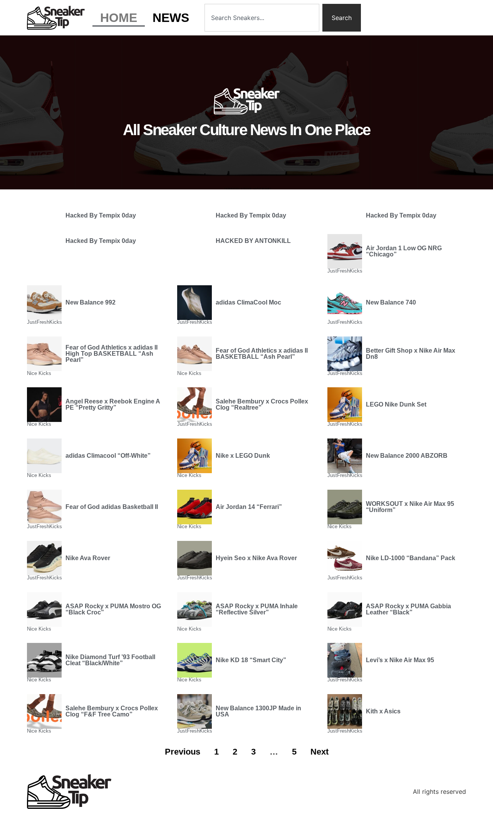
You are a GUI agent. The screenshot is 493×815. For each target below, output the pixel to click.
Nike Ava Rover (87, 558)
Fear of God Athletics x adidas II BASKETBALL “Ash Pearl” (262, 353)
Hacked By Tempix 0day (100, 215)
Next (319, 751)
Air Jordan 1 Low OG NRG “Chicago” (404, 251)
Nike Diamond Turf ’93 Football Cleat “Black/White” (110, 660)
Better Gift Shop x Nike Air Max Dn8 (410, 353)
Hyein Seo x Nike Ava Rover (256, 558)
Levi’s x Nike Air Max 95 (400, 660)
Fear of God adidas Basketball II (111, 507)
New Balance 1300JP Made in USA (258, 711)
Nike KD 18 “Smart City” (251, 660)
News (171, 18)
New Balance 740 (391, 302)
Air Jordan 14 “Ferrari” (249, 507)
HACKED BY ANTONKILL (253, 241)
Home (118, 18)
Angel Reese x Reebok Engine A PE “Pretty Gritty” (112, 404)
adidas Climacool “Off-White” (108, 455)
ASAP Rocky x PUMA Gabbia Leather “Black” (408, 609)
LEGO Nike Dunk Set (396, 404)
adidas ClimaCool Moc (248, 302)
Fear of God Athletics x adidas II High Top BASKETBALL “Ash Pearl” (111, 353)
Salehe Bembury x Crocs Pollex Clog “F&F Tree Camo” (111, 711)
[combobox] (262, 18)
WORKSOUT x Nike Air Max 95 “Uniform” (410, 506)
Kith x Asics (383, 711)
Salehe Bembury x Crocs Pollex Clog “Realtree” (262, 404)
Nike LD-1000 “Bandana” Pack (410, 558)
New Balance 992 (90, 302)
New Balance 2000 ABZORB (407, 455)
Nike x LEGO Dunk (243, 455)
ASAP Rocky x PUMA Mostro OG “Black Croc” (113, 609)
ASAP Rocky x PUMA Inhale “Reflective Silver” (257, 609)
